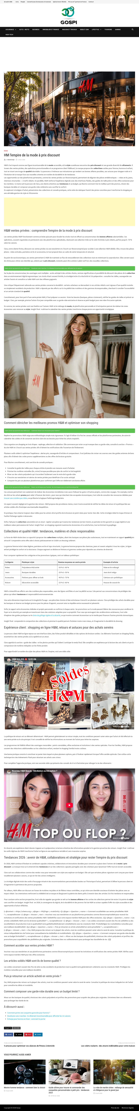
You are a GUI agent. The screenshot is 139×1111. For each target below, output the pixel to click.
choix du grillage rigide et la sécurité (46, 615)
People (23, 2)
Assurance (10, 29)
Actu (17, 2)
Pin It (29, 1034)
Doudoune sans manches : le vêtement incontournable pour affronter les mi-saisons (39, 1016)
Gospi (18, 1108)
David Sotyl (11, 160)
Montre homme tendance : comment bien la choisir (24, 1087)
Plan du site (115, 1108)
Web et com (84, 29)
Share (10, 1034)
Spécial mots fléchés (59, 2)
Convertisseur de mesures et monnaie (39, 2)
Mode (6, 151)
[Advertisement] (69, 52)
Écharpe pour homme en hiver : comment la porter (26, 1019)
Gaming (118, 29)
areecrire (16, 1028)
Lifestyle (95, 29)
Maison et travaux (69, 29)
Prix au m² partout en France (77, 2)
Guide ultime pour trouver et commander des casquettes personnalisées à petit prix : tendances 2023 (69, 1090)
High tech (9, 34)
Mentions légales (128, 1108)
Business (35, 29)
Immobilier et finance (51, 29)
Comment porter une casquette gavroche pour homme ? (28, 1013)
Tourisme (108, 29)
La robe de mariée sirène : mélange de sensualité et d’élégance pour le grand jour (113, 1088)
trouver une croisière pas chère (15, 498)
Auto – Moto (24, 29)
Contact (91, 2)
